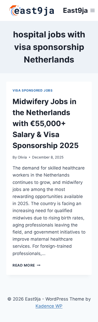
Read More (27, 265)
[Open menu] (92, 10)
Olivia (22, 157)
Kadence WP (49, 306)
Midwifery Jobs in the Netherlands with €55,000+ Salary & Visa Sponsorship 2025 (46, 123)
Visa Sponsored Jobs (33, 90)
